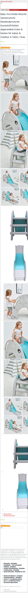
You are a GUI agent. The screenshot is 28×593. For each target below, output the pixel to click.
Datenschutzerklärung (10, 591)
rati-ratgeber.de (14, 10)
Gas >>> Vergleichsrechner (12, 581)
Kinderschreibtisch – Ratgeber (13, 576)
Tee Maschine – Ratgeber (11, 570)
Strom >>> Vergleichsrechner (13, 579)
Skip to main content (6, 1)
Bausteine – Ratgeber (10, 563)
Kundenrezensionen (9, 515)
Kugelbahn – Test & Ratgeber (13, 565)
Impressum (7, 589)
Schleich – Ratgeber (10, 566)
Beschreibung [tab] (7, 514)
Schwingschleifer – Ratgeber (13, 577)
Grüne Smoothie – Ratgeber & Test (14, 571)
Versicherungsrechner (11, 582)
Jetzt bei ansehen (5, 48)
